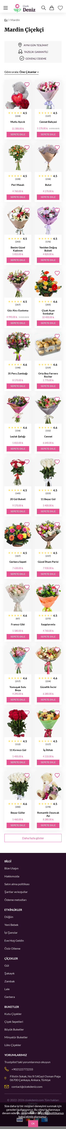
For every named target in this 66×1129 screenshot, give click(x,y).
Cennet (48, 436)
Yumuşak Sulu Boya (18, 688)
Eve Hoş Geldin (14, 940)
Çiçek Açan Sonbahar (48, 312)
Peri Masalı (17, 184)
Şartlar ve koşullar (16, 891)
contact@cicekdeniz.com (27, 1086)
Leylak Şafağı (17, 436)
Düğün (8, 916)
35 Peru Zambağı (18, 373)
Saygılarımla (48, 624)
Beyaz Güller (18, 812)
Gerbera (9, 996)
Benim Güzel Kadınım (18, 249)
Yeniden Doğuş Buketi (48, 249)
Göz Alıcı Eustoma (17, 310)
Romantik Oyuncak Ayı (48, 814)
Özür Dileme (12, 948)
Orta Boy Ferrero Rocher (48, 375)
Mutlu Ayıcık (17, 121)
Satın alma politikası (17, 884)
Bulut (48, 184)
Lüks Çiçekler (12, 1045)
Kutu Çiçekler (13, 1013)
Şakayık (9, 973)
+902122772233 (22, 1069)
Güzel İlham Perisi (48, 561)
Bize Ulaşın (11, 868)
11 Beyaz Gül (48, 499)
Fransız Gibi (18, 624)
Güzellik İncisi (48, 687)
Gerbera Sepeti (17, 561)
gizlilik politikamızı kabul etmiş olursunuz (41, 1114)
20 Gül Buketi (18, 499)
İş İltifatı (48, 750)
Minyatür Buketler (16, 1037)
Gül (6, 965)
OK (33, 1123)
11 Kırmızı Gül (18, 750)
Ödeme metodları (15, 899)
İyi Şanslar (11, 932)
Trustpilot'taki (13, 1062)
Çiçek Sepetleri (13, 1021)
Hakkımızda (11, 876)
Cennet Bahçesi (48, 121)
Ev (6, 20)
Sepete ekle (17, 134)
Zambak (9, 981)
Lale (7, 989)
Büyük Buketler (14, 1029)
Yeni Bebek (11, 924)
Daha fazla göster (33, 838)
